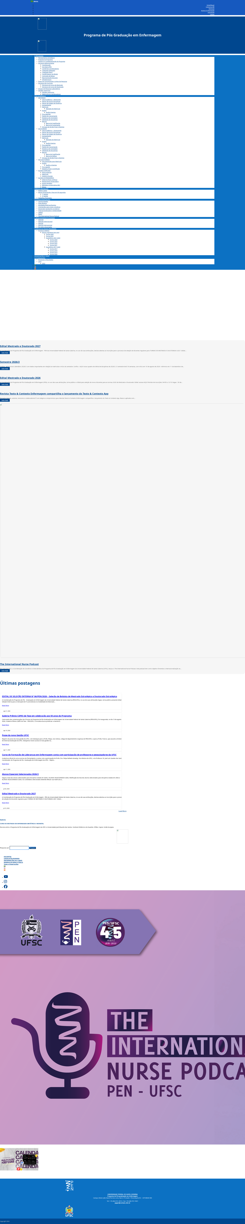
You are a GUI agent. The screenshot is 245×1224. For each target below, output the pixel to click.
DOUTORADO (42, 129)
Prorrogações (46, 114)
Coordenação (46, 65)
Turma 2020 (53, 254)
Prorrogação (46, 167)
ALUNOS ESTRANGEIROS (46, 178)
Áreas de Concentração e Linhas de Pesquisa (52, 81)
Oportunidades (43, 201)
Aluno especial (46, 172)
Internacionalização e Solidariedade (49, 211)
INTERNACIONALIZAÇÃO (42, 200)
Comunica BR (210, 7)
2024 (39, 261)
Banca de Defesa (51, 156)
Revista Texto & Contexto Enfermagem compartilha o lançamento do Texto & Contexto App (54, 393)
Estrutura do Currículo (45, 83)
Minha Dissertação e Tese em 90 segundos (52, 192)
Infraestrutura (46, 80)
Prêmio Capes (42, 191)
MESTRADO (42, 98)
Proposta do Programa (45, 60)
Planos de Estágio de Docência (52, 103)
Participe (211, 9)
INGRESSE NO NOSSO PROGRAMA (45, 229)
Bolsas (44, 187)
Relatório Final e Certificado (51, 169)
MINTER (40, 220)
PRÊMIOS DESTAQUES (41, 189)
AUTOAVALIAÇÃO (39, 258)
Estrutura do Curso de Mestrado (52, 85)
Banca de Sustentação (53, 125)
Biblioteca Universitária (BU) (51, 185)
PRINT (40, 214)
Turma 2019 (53, 252)
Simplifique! (210, 5)
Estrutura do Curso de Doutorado (52, 87)
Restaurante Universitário (50, 181)
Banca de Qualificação (53, 123)
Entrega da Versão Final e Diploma (53, 127)
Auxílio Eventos (51, 112)
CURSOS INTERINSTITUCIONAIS (44, 218)
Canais (212, 14)
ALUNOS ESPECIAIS (44, 171)
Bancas (44, 121)
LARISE (40, 212)
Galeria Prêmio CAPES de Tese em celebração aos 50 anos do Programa (61, 722)
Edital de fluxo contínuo (49, 180)
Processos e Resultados (45, 260)
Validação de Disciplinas (50, 120)
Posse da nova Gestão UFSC (61, 741)
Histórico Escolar (47, 176)
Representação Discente (50, 78)
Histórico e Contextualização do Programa (51, 61)
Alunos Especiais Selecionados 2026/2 (61, 780)
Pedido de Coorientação (49, 147)
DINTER (40, 223)
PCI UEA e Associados (45, 227)
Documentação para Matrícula (52, 161)
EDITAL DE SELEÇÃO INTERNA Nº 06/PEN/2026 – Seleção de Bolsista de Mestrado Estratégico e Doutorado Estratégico (61, 702)
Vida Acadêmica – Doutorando (51, 130)
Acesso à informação (207, 10)
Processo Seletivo (43, 231)
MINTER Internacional (45, 221)
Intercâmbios (42, 203)
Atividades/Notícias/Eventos (47, 205)
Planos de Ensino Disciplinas (51, 101)
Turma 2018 (53, 251)
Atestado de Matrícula (53, 109)
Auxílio (44, 110)
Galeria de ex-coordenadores (51, 94)
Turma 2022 (53, 243)
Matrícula (45, 107)
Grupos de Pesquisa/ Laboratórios (49, 89)
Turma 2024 (53, 240)
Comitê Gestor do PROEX (50, 74)
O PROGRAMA (38, 56)
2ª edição (45, 196)
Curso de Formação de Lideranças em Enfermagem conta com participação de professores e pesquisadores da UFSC (61, 761)
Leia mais (5, 353)
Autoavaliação (46, 105)
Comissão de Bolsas (48, 76)
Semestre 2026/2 (10, 362)
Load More (122, 811)
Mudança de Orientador (50, 118)
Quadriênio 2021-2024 (53, 238)
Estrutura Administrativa (46, 63)
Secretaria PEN (47, 67)
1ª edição (45, 194)
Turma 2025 (49, 236)
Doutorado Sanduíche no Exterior (49, 209)
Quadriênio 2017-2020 (53, 247)
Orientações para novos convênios (49, 207)
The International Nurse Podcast (48, 216)
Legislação (211, 12)
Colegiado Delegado (48, 70)
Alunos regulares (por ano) (50, 232)
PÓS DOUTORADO (44, 160)
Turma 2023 (53, 241)
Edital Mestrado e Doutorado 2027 (20, 346)
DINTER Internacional (45, 225)
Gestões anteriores (44, 90)
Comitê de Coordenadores (50, 69)
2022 (43, 263)
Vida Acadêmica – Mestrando (51, 100)
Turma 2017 (53, 249)
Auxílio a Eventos (51, 165)
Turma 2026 (49, 234)
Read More (5, 705)
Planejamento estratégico (46, 58)
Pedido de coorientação (49, 116)
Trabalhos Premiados (45, 198)
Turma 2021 (53, 245)
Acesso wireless (47, 183)
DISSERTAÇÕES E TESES (41, 256)
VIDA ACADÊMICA (40, 96)
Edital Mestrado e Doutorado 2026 (20, 377)
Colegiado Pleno (47, 72)
